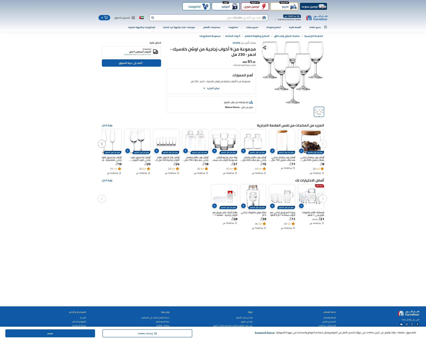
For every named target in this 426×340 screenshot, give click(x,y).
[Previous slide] (326, 140)
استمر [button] (50, 333)
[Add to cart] (301, 151)
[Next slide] (105, 140)
